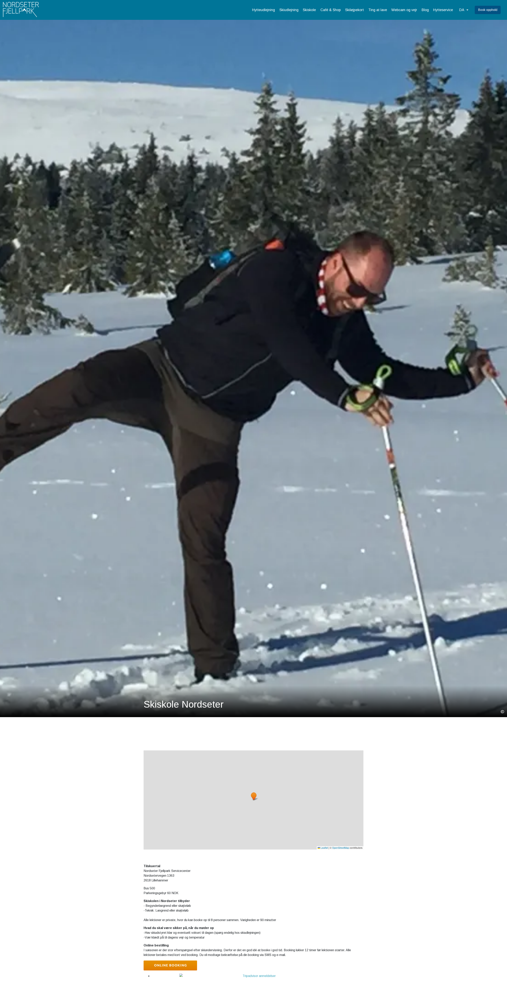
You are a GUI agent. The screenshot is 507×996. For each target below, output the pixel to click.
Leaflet (324, 847)
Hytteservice (443, 10)
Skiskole (309, 10)
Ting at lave (377, 10)
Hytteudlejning (263, 10)
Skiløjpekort (354, 10)
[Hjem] (21, 10)
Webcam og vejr (404, 10)
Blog (425, 10)
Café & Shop (330, 10)
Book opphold (487, 9)
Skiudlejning (288, 10)
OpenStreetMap (340, 847)
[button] (463, 10)
